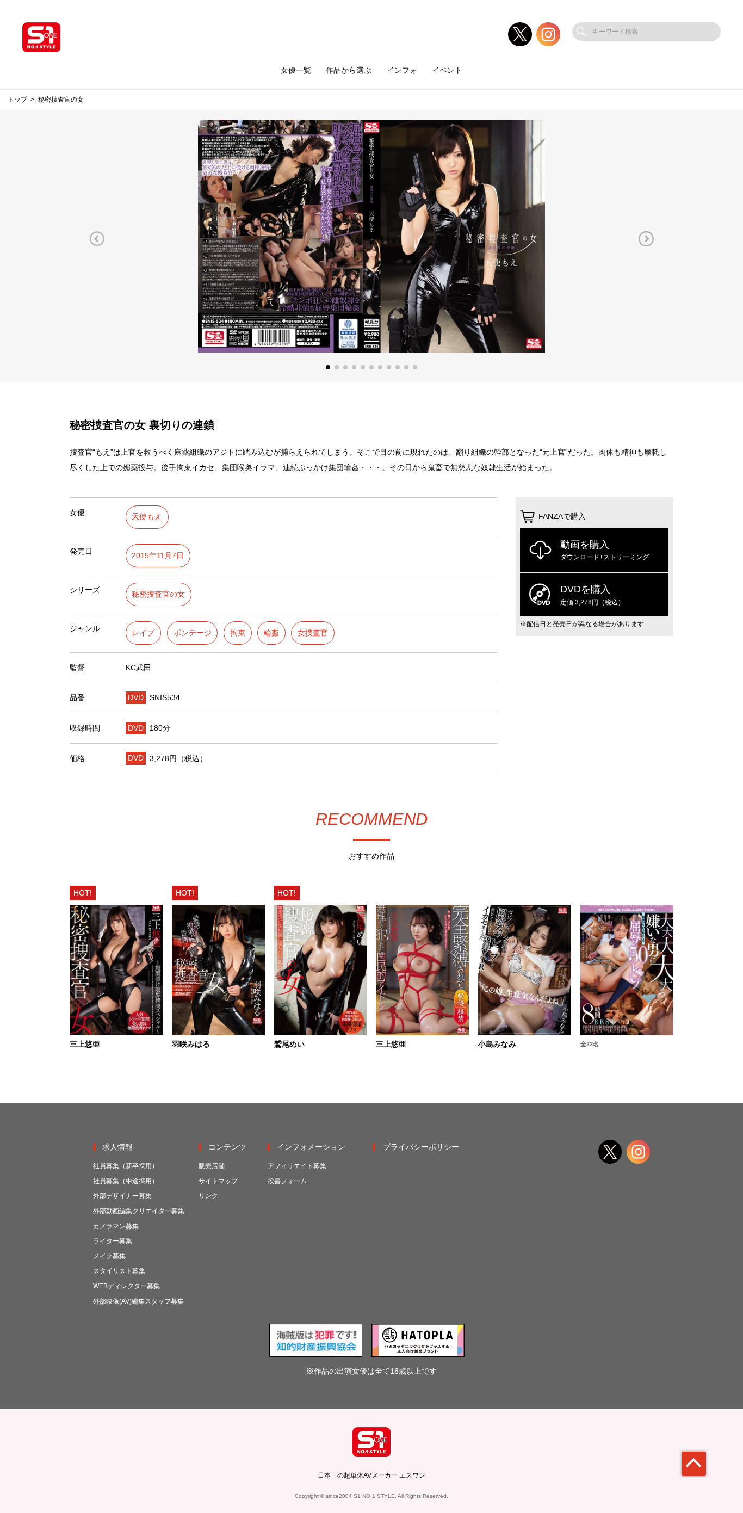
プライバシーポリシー (421, 1147)
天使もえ (147, 516)
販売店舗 (212, 1166)
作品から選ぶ (348, 70)
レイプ (143, 633)
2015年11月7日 (158, 556)
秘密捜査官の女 (158, 594)
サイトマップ (218, 1181)
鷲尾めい (289, 1044)
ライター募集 (112, 1241)
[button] (97, 238)
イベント (447, 70)
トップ (17, 99)
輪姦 (271, 633)
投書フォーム (287, 1181)
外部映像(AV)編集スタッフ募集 (138, 1301)
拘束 (237, 633)
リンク (208, 1196)
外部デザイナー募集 (122, 1196)
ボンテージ (193, 633)
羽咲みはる (191, 1044)
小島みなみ (497, 1044)
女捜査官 (313, 633)
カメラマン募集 (116, 1226)
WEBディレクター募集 (126, 1286)
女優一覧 (296, 70)
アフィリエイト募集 (297, 1166)
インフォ (402, 70)
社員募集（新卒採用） (125, 1166)
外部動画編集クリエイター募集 (138, 1211)
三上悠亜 (85, 1044)
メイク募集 (109, 1256)
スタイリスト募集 (119, 1271)
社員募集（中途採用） (125, 1181)
